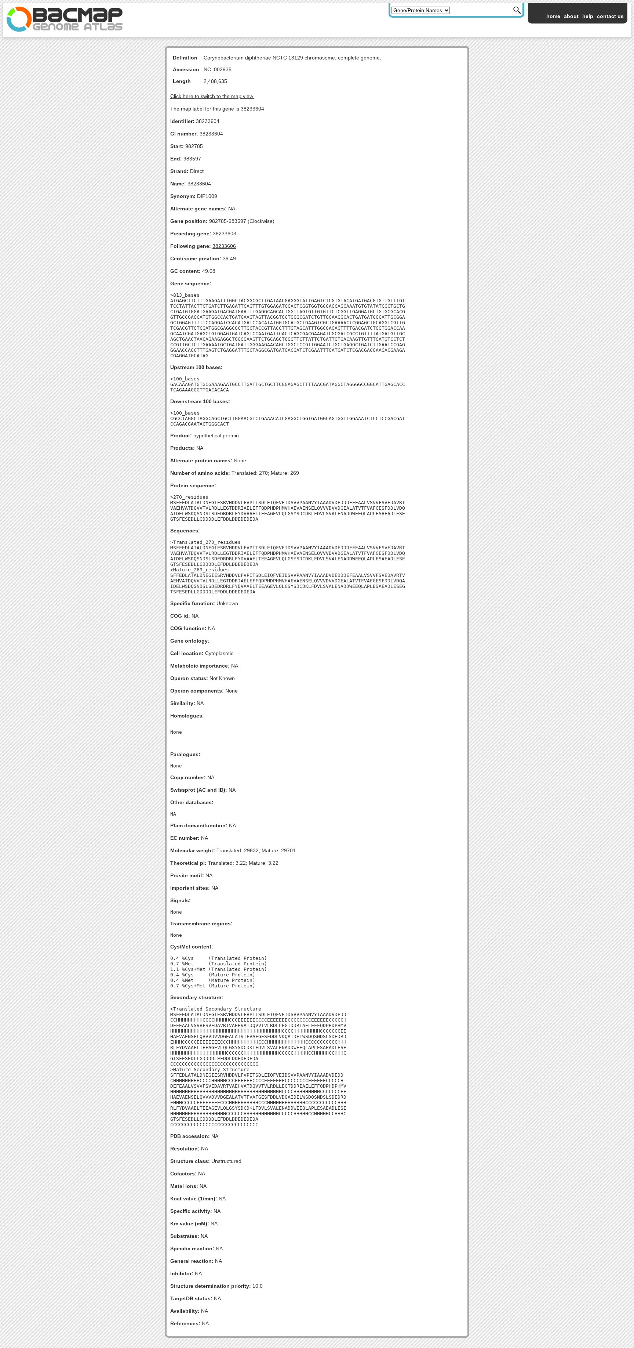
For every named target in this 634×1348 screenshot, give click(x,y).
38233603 (224, 233)
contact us (610, 16)
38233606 (224, 246)
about (571, 16)
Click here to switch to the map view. (212, 96)
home (553, 16)
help (587, 16)
